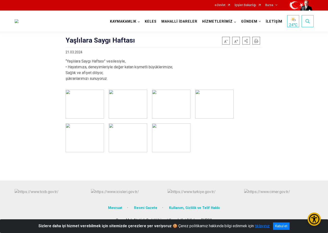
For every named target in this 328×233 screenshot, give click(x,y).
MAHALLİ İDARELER (179, 21)
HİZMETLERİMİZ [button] (217, 21)
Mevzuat (115, 208)
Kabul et (281, 226)
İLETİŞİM (274, 21)
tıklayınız (262, 226)
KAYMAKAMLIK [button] (123, 21)
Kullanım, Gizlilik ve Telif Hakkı (194, 208)
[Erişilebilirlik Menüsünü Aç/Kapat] (314, 219)
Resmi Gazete (145, 208)
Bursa (269, 5)
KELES (151, 21)
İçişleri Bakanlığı (245, 5)
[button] (246, 40)
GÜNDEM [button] (249, 21)
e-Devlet (220, 5)
